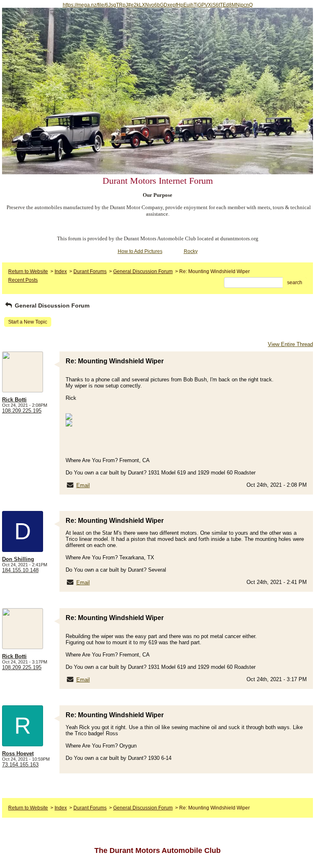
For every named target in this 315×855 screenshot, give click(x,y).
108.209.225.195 (21, 411)
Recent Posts (23, 280)
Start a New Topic (27, 322)
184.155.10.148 (20, 570)
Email (83, 485)
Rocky (191, 251)
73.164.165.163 (20, 765)
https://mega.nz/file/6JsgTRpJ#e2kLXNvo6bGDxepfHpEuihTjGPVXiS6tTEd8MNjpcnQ (158, 5)
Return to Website (28, 271)
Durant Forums (90, 271)
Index (61, 271)
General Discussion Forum (143, 271)
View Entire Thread (290, 344)
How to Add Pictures (140, 251)
